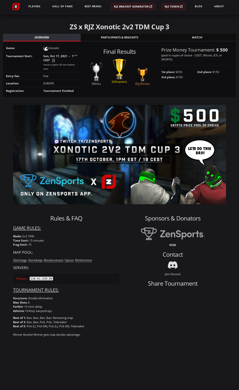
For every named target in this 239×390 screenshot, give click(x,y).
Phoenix (21, 278)
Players (34, 6)
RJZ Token (172, 6)
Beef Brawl (93, 6)
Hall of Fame (62, 6)
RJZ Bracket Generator (132, 6)
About (219, 6)
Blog (198, 6)
